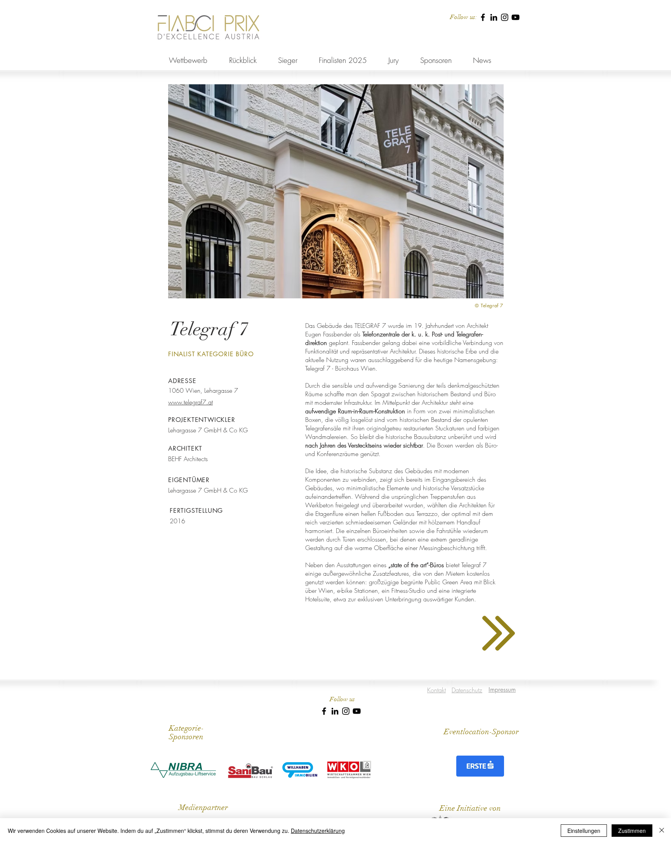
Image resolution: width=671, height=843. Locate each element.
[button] (336, 191)
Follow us (342, 699)
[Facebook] (483, 17)
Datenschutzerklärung (318, 830)
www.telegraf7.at (190, 402)
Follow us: (463, 17)
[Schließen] (661, 830)
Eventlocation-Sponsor (481, 732)
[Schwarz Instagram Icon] (504, 17)
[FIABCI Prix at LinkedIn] (494, 17)
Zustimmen (632, 830)
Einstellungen (583, 830)
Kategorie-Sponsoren (186, 732)
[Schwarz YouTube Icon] (515, 17)
